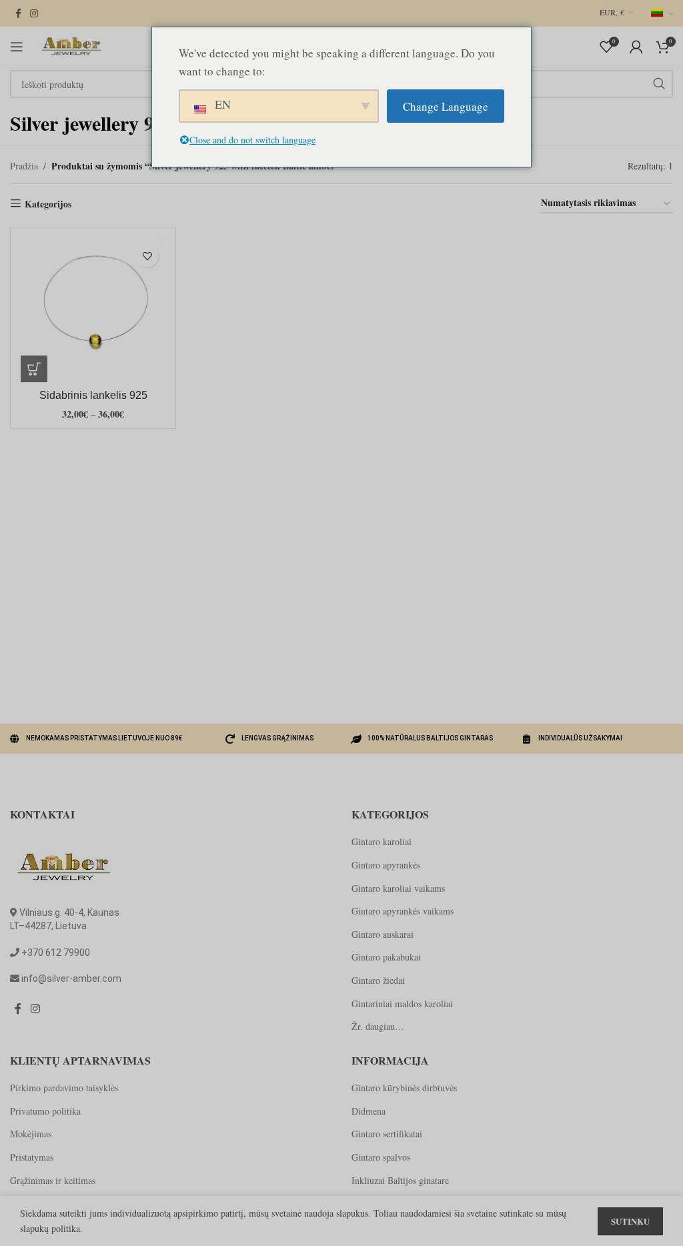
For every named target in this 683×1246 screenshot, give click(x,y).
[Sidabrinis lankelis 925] (93, 309)
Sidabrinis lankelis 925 (93, 395)
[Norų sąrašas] (147, 255)
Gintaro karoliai (382, 841)
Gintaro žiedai (378, 980)
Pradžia (24, 165)
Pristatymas (31, 1157)
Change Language (445, 106)
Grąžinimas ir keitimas (52, 1180)
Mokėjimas (30, 1133)
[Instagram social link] (34, 14)
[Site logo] (70, 45)
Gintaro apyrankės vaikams (403, 910)
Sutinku (630, 1221)
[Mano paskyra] (636, 46)
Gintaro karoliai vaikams (398, 888)
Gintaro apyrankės (386, 864)
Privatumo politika (45, 1111)
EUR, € (612, 12)
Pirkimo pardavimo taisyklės (64, 1087)
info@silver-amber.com (71, 978)
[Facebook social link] (18, 14)
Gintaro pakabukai (386, 957)
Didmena (369, 1111)
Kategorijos (48, 203)
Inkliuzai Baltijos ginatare (400, 1180)
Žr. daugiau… (378, 1026)
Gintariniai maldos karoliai (402, 1003)
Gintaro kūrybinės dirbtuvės (404, 1087)
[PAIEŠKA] (659, 84)
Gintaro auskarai (383, 934)
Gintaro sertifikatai (387, 1133)
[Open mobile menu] (16, 46)
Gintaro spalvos (381, 1157)
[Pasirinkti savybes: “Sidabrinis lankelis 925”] (34, 369)
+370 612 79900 (55, 952)
